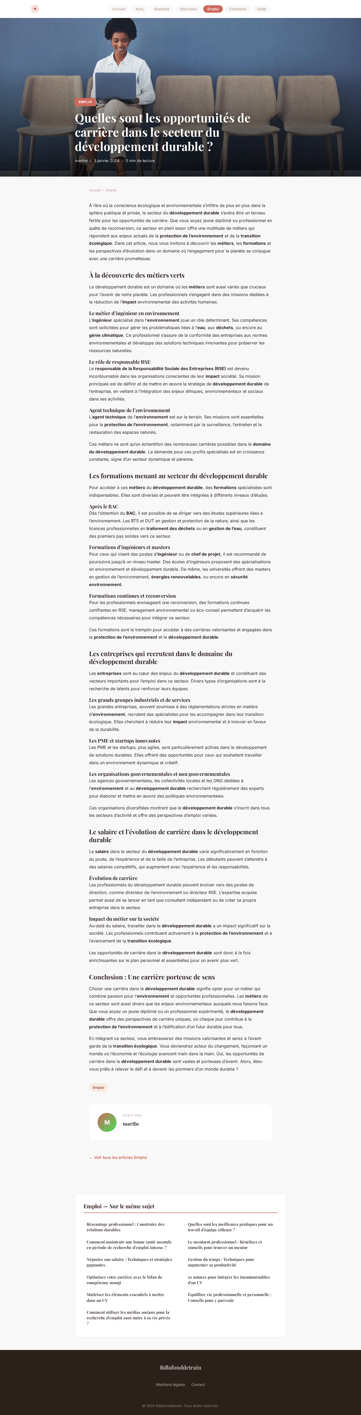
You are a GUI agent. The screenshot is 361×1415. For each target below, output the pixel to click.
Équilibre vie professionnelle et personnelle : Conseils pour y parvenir (229, 1297)
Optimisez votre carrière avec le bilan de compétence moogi (124, 1279)
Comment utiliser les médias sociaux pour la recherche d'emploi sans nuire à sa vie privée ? (128, 1318)
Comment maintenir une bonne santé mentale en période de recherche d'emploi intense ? (129, 1244)
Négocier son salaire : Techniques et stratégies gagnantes (129, 1262)
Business (161, 9)
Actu (140, 9)
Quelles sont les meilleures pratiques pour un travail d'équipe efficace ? (230, 1227)
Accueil (118, 9)
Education (188, 9)
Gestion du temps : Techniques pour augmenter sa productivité (221, 1262)
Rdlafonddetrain (180, 1367)
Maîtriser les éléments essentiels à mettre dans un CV (125, 1297)
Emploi (213, 9)
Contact (198, 1384)
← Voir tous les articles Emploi (118, 1157)
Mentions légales (170, 1384)
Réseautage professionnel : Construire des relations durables (125, 1227)
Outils (261, 9)
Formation (237, 9)
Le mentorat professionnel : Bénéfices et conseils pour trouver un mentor (225, 1244)
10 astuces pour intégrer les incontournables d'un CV (229, 1279)
